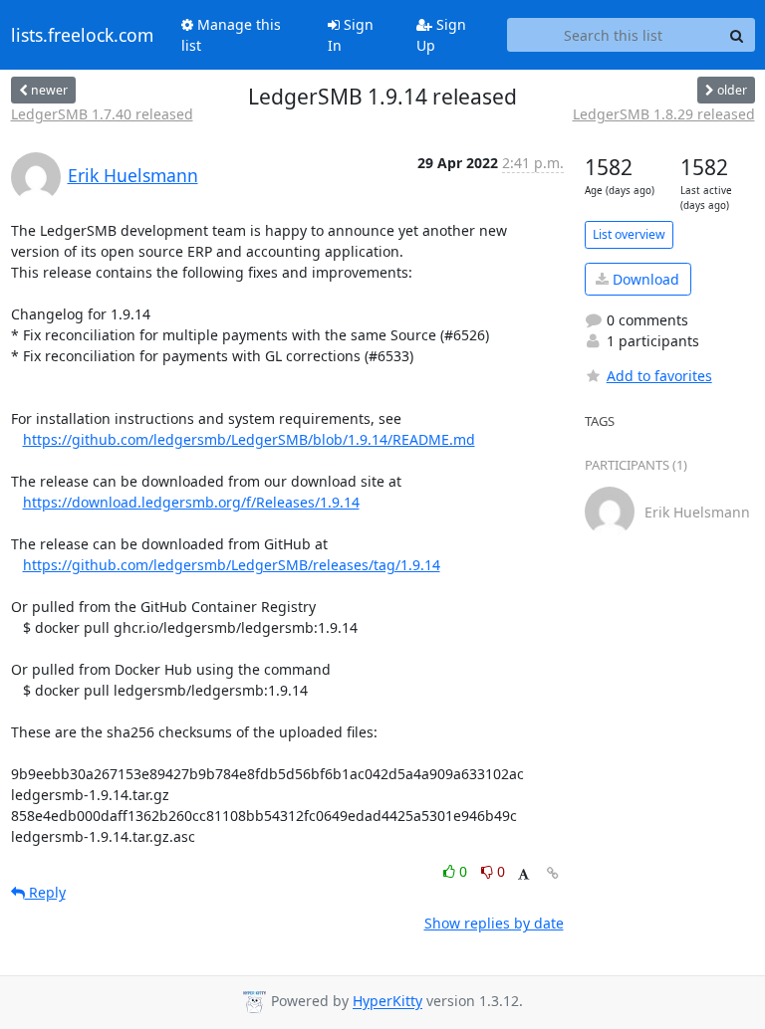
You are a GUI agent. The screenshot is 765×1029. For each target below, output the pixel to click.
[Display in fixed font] (523, 874)
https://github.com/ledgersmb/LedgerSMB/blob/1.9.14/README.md (249, 439)
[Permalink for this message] (553, 873)
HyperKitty (387, 1001)
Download (644, 279)
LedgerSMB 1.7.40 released (102, 113)
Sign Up (441, 35)
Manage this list (231, 35)
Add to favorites (659, 375)
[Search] (737, 35)
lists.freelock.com (82, 35)
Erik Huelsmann (133, 175)
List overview (629, 234)
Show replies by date (494, 923)
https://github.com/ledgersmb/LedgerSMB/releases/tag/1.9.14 (231, 564)
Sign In (351, 35)
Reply (45, 892)
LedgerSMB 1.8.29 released (664, 113)
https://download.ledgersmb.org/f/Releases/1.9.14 (191, 502)
